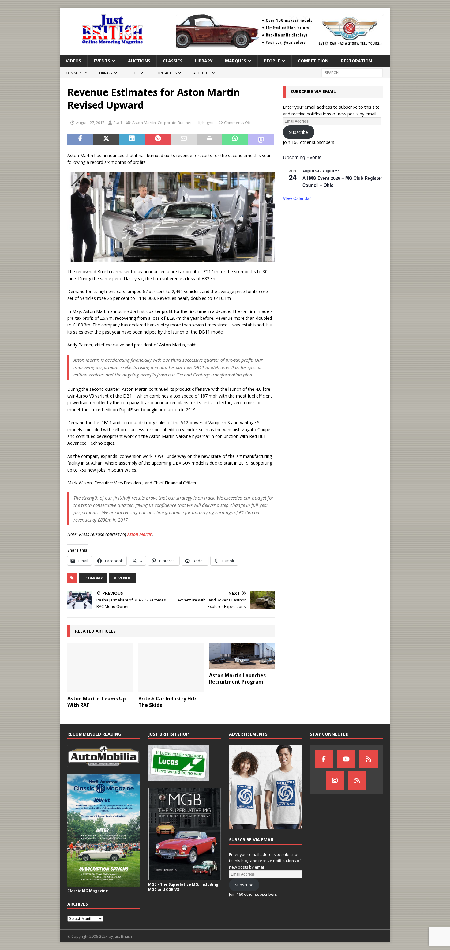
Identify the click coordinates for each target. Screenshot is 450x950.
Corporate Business (176, 122)
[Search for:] (352, 72)
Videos (73, 61)
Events (102, 61)
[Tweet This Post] (106, 139)
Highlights (206, 122)
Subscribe (298, 132)
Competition (313, 61)
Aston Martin (144, 122)
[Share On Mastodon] (261, 139)
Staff (117, 122)
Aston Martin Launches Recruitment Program (237, 678)
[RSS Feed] (357, 780)
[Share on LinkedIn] (132, 139)
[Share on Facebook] (80, 139)
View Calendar (297, 198)
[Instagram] (335, 780)
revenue (122, 578)
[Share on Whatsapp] (235, 139)
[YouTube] (346, 759)
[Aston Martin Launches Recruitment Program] (242, 656)
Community (76, 72)
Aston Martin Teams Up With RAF (96, 701)
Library (203, 61)
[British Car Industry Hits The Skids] (171, 667)
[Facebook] (324, 759)
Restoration (356, 61)
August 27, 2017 (90, 122)
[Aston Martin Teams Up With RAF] (100, 667)
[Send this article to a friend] (184, 139)
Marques (235, 61)
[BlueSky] (368, 759)
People (272, 61)
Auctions (139, 61)
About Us (201, 72)
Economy (93, 578)
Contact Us (166, 72)
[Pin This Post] (158, 139)
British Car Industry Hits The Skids (167, 701)
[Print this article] (209, 139)
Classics (172, 61)
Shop (134, 72)
